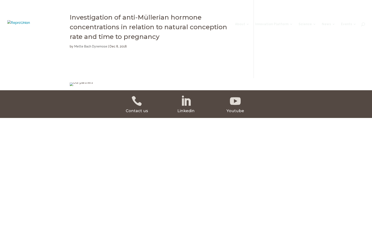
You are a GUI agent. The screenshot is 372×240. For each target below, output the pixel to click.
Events (346, 24)
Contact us (137, 111)
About (240, 24)
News (326, 24)
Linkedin (186, 111)
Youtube (235, 111)
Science (305, 24)
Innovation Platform (272, 24)
